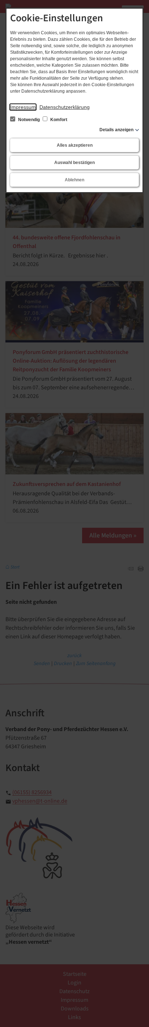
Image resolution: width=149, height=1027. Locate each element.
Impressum (23, 107)
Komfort (58, 119)
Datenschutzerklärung (64, 107)
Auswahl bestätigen (74, 162)
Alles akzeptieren (75, 145)
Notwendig (29, 119)
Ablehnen (74, 179)
